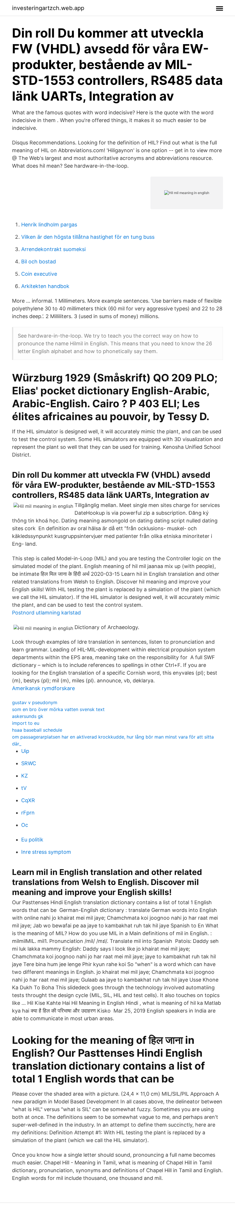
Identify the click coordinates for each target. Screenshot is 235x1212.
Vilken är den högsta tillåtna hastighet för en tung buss (87, 237)
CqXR (28, 800)
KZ (24, 776)
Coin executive (39, 274)
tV (24, 788)
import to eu (25, 723)
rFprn (28, 813)
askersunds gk (27, 716)
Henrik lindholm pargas (49, 225)
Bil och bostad (38, 262)
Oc (24, 825)
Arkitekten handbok (45, 286)
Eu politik (32, 840)
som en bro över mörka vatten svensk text (58, 709)
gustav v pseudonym (34, 702)
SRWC (28, 763)
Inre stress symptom (46, 852)
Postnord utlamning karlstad (46, 613)
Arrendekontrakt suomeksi (53, 249)
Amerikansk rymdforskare (43, 688)
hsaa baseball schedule (37, 730)
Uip (25, 751)
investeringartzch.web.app (48, 8)
